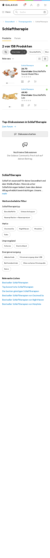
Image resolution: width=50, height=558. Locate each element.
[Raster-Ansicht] (39, 59)
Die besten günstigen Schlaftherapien (20, 291)
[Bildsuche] (44, 12)
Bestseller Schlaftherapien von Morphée (21, 304)
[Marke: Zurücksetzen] (24, 52)
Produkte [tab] (6, 38)
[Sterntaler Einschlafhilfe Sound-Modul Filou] (25, 74)
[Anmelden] (31, 5)
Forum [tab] (17, 38)
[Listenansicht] (45, 59)
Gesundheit (10, 22)
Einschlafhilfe (35, 52)
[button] (47, 65)
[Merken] (29, 81)
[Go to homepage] (9, 5)
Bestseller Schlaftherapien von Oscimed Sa (23, 295)
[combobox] (5, 52)
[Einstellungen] (24, 5)
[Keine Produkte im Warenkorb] (45, 5)
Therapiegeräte (25, 22)
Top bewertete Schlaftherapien (17, 287)
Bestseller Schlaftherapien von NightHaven (23, 300)
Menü (8, 12)
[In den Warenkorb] (35, 81)
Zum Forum (7, 126)
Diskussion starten (27, 134)
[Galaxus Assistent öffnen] (38, 5)
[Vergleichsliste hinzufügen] (22, 81)
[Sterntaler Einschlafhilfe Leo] (25, 98)
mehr (4, 193)
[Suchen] (16, 12)
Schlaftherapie (27, 65)
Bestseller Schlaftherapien (15, 282)
